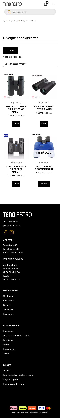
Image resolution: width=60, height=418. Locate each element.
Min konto (8, 296)
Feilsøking (8, 340)
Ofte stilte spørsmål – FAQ (16, 335)
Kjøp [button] (16, 124)
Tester (6, 353)
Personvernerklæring (13, 384)
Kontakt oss (9, 331)
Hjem (5, 21)
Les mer (44, 184)
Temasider (8, 309)
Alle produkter (13, 21)
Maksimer (45, 412)
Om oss (7, 305)
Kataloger (7, 314)
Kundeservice (9, 300)
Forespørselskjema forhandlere (18, 375)
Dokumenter (9, 349)
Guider (6, 344)
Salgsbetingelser (11, 379)
